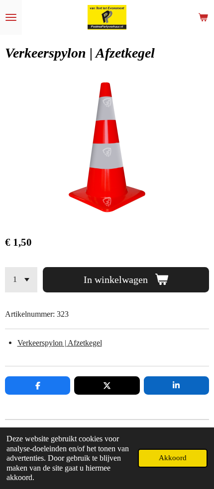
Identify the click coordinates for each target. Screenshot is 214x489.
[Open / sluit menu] (11, 17)
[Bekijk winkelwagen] (203, 17)
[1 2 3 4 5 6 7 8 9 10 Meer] (21, 279)
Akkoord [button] (173, 458)
